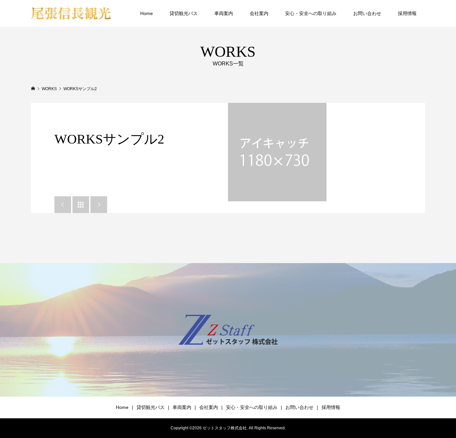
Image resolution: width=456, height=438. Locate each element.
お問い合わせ (367, 13)
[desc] (277, 152)
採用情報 (407, 13)
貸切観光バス (184, 13)
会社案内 (259, 13)
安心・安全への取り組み (310, 13)
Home (146, 13)
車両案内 (223, 13)
